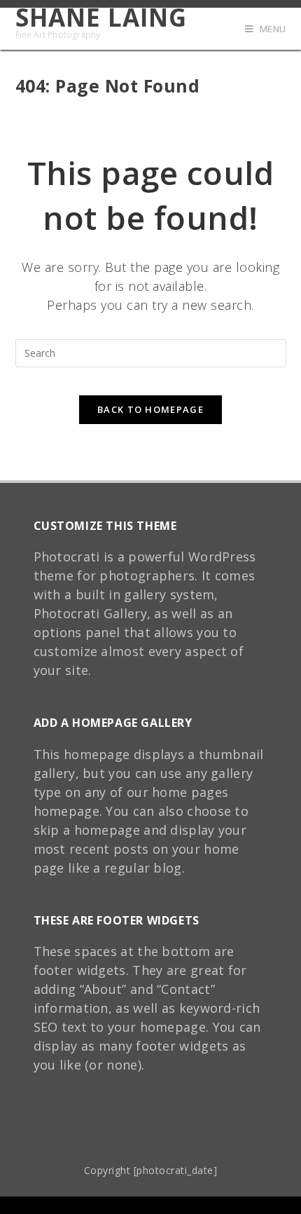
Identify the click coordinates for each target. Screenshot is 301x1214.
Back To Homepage (150, 409)
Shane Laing (101, 22)
